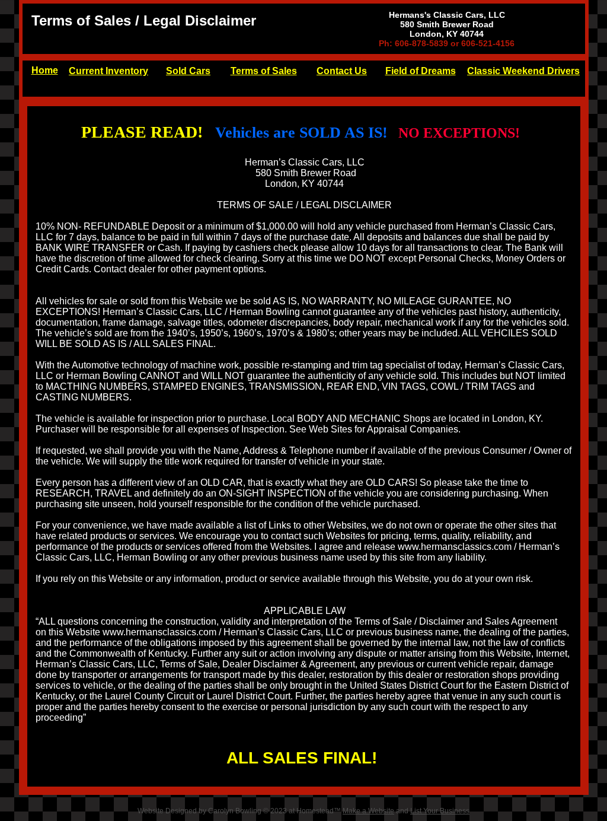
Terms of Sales (264, 71)
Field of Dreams (420, 71)
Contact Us (342, 71)
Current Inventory (108, 71)
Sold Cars (188, 71)
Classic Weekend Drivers (523, 71)
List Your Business (439, 811)
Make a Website (368, 811)
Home (44, 70)
